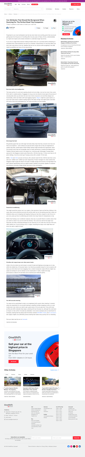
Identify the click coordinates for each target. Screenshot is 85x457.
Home (5, 14)
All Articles (7, 9)
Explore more (54, 370)
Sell (16, 4)
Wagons (39, 97)
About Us (39, 446)
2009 (61, 408)
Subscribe (76, 438)
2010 (57, 410)
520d (16, 158)
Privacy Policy (45, 446)
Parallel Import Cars (72, 414)
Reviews (57, 9)
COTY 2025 (34, 4)
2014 (57, 413)
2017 (61, 414)
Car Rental (70, 413)
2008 (57, 408)
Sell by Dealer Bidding (36, 408)
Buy (19, 4)
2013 (61, 411)
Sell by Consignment (35, 410)
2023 (61, 419)
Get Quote (13, 361)
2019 (61, 416)
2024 (57, 420)
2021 (61, 417)
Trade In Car (34, 416)
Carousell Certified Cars (36, 425)
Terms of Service (32, 446)
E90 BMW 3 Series (41, 312)
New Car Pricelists (35, 420)
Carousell (24, 319)
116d (11, 158)
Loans (45, 410)
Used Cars (70, 411)
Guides (64, 9)
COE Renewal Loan (48, 408)
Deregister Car (34, 414)
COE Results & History (48, 416)
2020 (57, 417)
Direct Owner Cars (72, 410)
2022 (57, 419)
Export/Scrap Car (35, 411)
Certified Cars (71, 408)
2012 (57, 411)
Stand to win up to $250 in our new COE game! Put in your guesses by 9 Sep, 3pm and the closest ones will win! (42, 1)
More (28, 4)
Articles (24, 4)
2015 (61, 413)
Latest (6, 374)
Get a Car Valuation (35, 413)
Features (71, 9)
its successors (52, 312)
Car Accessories (71, 417)
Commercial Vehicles (72, 416)
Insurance (46, 411)
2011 (61, 410)
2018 (57, 416)
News (78, 9)
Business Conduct (53, 446)
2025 (61, 420)
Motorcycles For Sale (72, 419)
